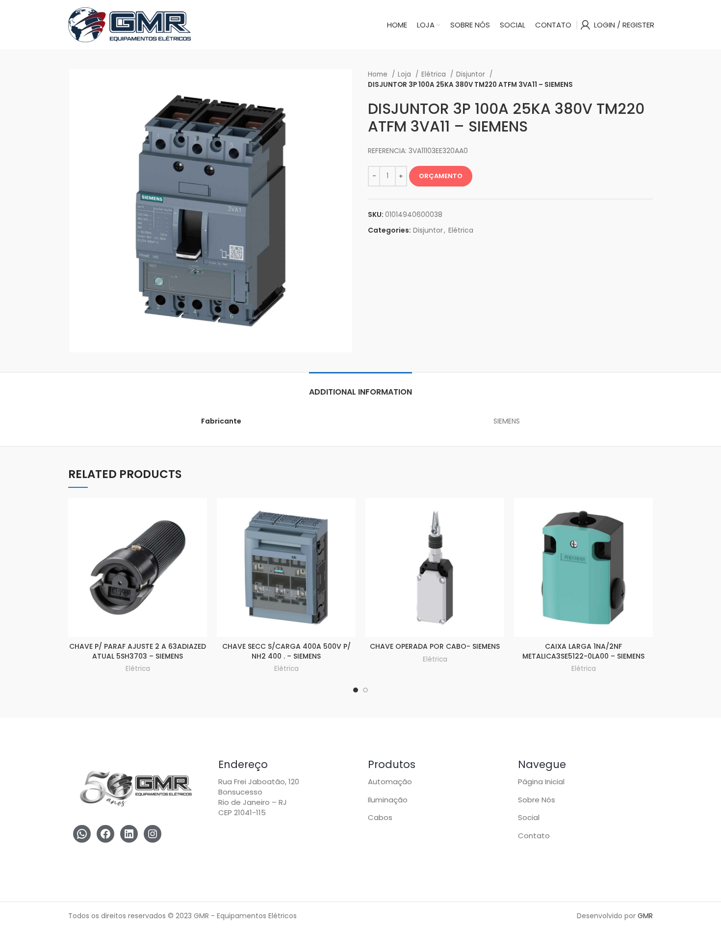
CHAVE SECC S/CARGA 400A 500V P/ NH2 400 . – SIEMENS (286, 651)
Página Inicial (541, 781)
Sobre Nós (536, 800)
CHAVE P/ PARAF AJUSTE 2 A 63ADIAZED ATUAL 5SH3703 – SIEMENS (137, 651)
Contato (534, 835)
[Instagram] (152, 834)
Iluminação (388, 800)
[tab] (360, 387)
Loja (405, 74)
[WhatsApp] (82, 834)
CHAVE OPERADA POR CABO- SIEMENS (435, 646)
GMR (645, 916)
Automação (390, 781)
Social (529, 817)
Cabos (380, 817)
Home (378, 74)
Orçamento (441, 176)
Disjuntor (471, 74)
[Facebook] (105, 834)
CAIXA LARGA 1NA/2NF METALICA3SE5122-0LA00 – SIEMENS (583, 651)
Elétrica (434, 74)
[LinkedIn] (129, 834)
